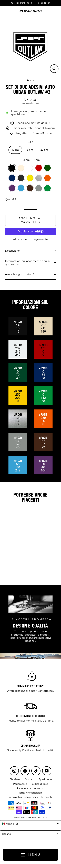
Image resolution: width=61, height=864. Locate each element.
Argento (38, 178)
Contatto (30, 779)
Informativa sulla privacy (23, 797)
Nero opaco (21, 178)
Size (30, 141)
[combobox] (30, 823)
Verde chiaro (47, 188)
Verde (47, 168)
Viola (12, 188)
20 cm (44, 149)
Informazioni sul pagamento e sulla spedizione (27, 262)
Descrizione (12, 250)
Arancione (47, 178)
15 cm (29, 149)
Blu (12, 178)
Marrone (30, 188)
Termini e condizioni (31, 792)
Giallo (30, 178)
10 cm (15, 149)
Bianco (30, 168)
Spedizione (45, 779)
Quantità (10, 199)
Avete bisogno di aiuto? (20, 274)
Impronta (47, 797)
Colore (31, 159)
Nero (12, 168)
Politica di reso (39, 784)
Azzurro (21, 188)
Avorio (21, 168)
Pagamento (20, 784)
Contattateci (45, 690)
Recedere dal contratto (30, 788)
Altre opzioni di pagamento (30, 239)
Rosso (38, 168)
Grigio (38, 188)
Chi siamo (15, 779)
